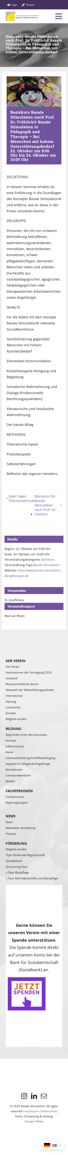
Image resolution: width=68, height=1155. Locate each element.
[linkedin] (34, 1096)
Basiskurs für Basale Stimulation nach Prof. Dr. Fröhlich (45, 505)
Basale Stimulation (46, 565)
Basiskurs (48, 559)
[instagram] (24, 1096)
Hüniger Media (34, 1121)
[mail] (44, 1096)
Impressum (31, 1111)
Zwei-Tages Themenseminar (21, 498)
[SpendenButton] (27, 979)
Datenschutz (49, 1111)
